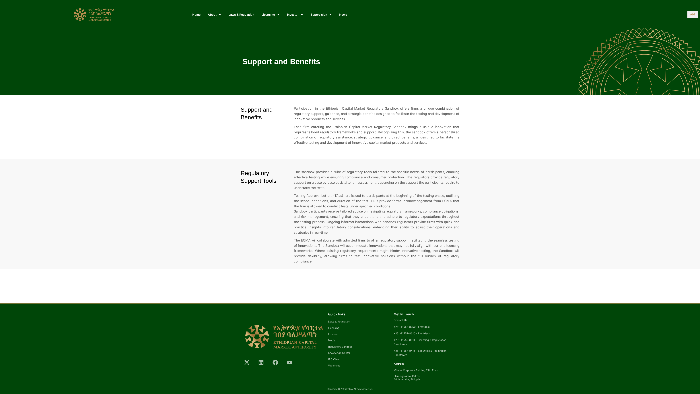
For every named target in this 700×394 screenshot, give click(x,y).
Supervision (319, 14)
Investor (293, 14)
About (212, 14)
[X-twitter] (246, 362)
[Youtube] (289, 362)
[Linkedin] (261, 362)
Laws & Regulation (241, 14)
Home (196, 14)
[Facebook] (275, 362)
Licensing (268, 14)
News (343, 14)
